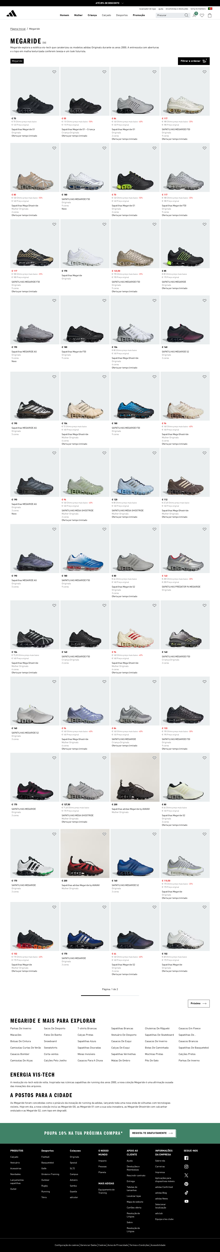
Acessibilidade (158, 1245)
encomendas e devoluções (177, 9)
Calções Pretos (187, 1054)
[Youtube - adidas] (197, 1201)
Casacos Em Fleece (190, 1028)
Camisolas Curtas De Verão (25, 1048)
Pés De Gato (151, 1060)
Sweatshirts (50, 1048)
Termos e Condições (139, 1245)
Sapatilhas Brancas (122, 1028)
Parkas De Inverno (20, 1028)
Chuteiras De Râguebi (157, 1028)
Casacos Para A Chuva (90, 1060)
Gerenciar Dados (88, 1245)
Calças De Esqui (120, 1048)
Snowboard (50, 1041)
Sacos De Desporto (54, 1028)
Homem (64, 15)
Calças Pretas (85, 1035)
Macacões (15, 1035)
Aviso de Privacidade (118, 1245)
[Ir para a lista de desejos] (202, 15)
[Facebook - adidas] (197, 1158)
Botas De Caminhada (156, 1048)
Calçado (106, 15)
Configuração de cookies (67, 1245)
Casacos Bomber (19, 1054)
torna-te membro (198, 9)
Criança (92, 15)
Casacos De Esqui (121, 1041)
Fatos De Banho (53, 1035)
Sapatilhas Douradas (89, 1048)
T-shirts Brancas (87, 1028)
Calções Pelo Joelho (55, 1060)
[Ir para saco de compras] (210, 15)
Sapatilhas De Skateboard (159, 1035)
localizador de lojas (147, 9)
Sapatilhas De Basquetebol (194, 1048)
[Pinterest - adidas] (197, 1184)
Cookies (102, 1245)
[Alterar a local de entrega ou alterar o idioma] (210, 9)
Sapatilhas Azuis (87, 1041)
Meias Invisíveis (86, 1054)
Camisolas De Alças (21, 1060)
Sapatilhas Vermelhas (123, 1054)
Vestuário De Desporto (123, 1035)
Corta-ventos (51, 1054)
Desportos (122, 15)
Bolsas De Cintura (20, 1041)
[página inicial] (11, 14)
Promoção (139, 15)
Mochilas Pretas (154, 1054)
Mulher (78, 15)
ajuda (160, 9)
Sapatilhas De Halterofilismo (187, 1035)
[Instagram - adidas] (197, 1167)
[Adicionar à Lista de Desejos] (54, 72)
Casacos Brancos (188, 1041)
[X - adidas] (197, 1175)
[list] (94, 61)
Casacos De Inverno (156, 1041)
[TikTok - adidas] (197, 1193)
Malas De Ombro (120, 1060)
